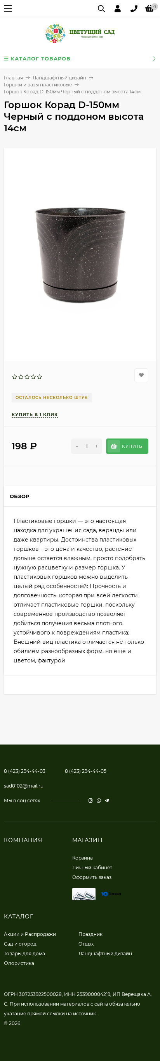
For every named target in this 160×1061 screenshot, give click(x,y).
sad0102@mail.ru (23, 786)
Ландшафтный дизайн (59, 78)
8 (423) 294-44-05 (85, 771)
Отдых (86, 944)
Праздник (90, 934)
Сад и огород (20, 944)
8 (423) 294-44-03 (24, 771)
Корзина (82, 858)
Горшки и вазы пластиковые (38, 85)
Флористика (19, 963)
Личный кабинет (92, 867)
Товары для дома (24, 953)
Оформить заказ (91, 877)
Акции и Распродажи (30, 934)
